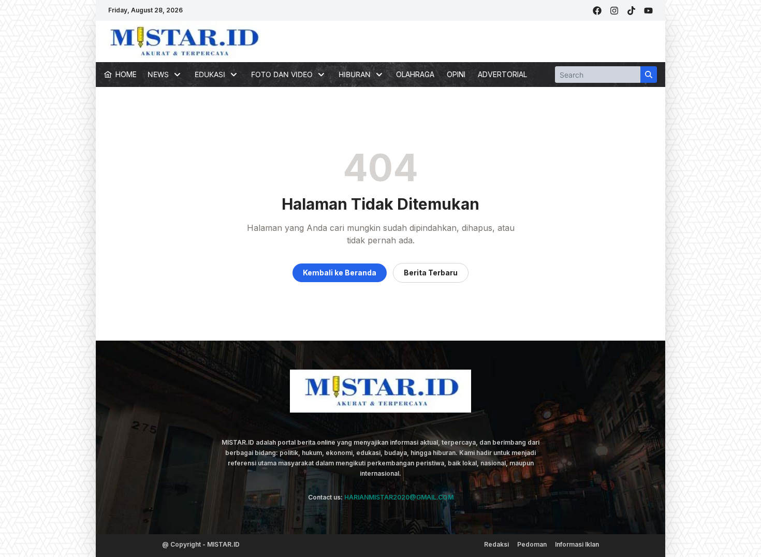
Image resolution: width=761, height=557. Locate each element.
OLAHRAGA (415, 74)
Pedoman (532, 544)
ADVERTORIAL (502, 74)
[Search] (648, 74)
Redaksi (496, 544)
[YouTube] (648, 10)
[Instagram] (614, 10)
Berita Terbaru (431, 272)
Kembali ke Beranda (339, 272)
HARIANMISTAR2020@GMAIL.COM (398, 497)
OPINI (456, 74)
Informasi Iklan (577, 544)
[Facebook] (597, 10)
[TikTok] (631, 10)
